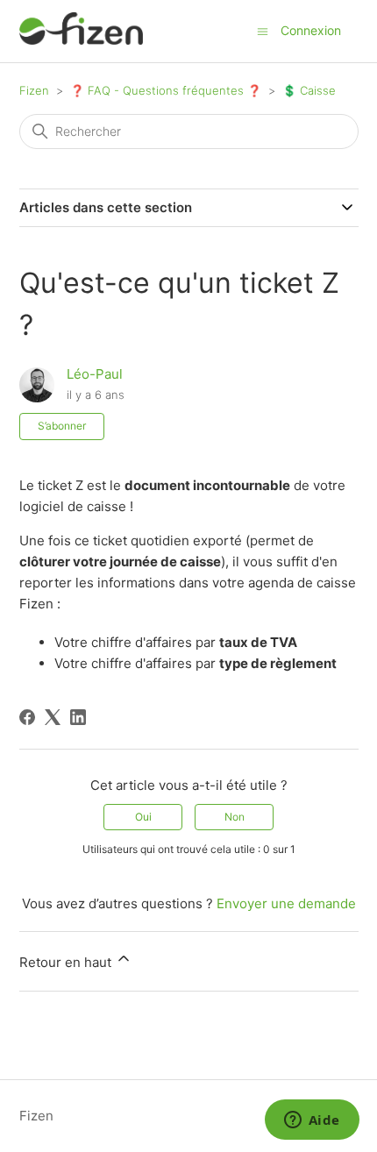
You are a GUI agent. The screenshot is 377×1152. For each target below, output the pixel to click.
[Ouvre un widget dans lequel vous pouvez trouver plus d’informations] (311, 1121)
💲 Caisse (309, 90)
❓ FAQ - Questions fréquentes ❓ (165, 90)
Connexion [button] (311, 30)
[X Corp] (52, 717)
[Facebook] (27, 717)
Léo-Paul (95, 374)
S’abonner (62, 425)
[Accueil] (81, 40)
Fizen (34, 90)
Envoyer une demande (286, 903)
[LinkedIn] (78, 717)
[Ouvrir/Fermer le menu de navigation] (262, 30)
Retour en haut (67, 962)
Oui (143, 816)
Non (234, 816)
